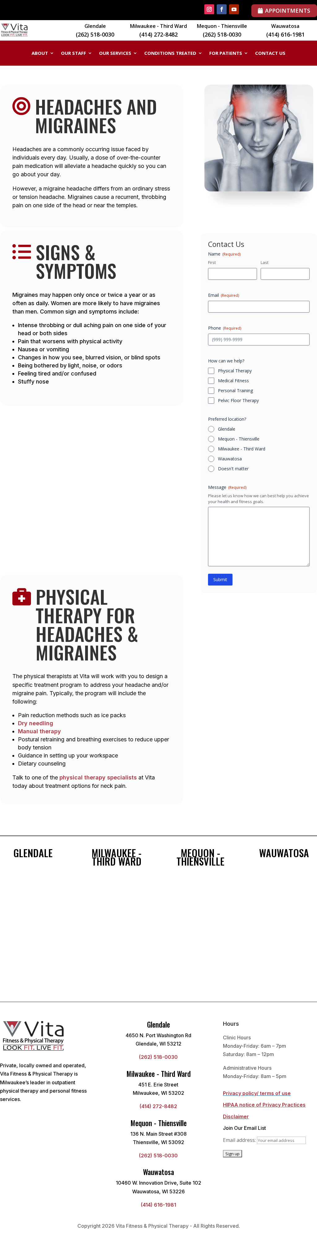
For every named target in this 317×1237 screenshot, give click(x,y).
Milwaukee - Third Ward (241, 449)
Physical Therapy (235, 371)
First (212, 262)
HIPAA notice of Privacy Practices (264, 1105)
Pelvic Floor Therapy (238, 400)
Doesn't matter (233, 469)
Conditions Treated (170, 53)
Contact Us (270, 53)
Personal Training (235, 390)
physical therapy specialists (98, 777)
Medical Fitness (233, 381)
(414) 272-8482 (158, 34)
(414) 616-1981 (285, 34)
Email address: (240, 1140)
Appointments (287, 10)
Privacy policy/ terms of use (257, 1093)
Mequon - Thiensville (238, 439)
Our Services (115, 53)
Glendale (226, 429)
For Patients (225, 53)
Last (264, 262)
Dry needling (35, 723)
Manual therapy (39, 731)
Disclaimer (236, 1116)
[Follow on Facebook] (222, 9)
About (40, 53)
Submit (220, 579)
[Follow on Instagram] (209, 9)
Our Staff (73, 53)
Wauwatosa (230, 459)
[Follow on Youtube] (234, 9)
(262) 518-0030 (95, 34)
